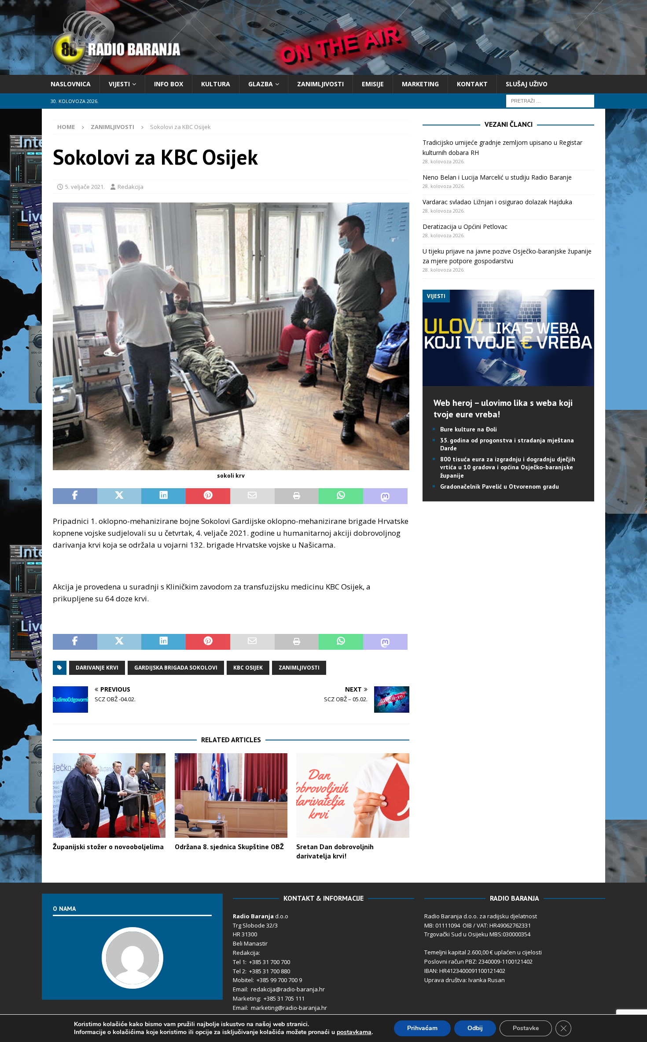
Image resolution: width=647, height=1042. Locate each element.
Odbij (475, 1028)
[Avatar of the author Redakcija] (132, 979)
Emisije (373, 84)
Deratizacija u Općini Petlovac (465, 226)
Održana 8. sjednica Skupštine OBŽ (229, 846)
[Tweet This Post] (119, 496)
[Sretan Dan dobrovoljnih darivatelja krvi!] (352, 795)
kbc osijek (248, 667)
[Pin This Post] (208, 496)
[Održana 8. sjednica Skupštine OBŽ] (231, 795)
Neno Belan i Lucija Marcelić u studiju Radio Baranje (497, 177)
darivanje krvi (97, 667)
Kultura (215, 84)
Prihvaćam (422, 1028)
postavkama (354, 1032)
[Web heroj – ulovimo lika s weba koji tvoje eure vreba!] (508, 380)
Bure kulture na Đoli (468, 429)
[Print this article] (297, 496)
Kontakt (472, 84)
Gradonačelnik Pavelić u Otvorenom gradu (499, 486)
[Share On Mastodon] (385, 496)
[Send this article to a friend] (252, 496)
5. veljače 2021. (85, 187)
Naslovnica (71, 84)
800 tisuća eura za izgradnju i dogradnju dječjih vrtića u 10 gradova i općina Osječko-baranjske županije (507, 467)
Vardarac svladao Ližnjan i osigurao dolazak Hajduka (497, 202)
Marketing (420, 84)
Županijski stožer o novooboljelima (108, 846)
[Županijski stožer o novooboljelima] (109, 795)
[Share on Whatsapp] (341, 496)
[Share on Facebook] (75, 496)
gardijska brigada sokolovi (175, 667)
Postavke (526, 1028)
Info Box (168, 84)
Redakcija (130, 187)
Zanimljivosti (320, 84)
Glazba (260, 84)
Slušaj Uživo (527, 84)
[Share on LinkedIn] (163, 496)
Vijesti (119, 84)
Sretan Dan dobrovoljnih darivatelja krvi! (335, 851)
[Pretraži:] (550, 100)
